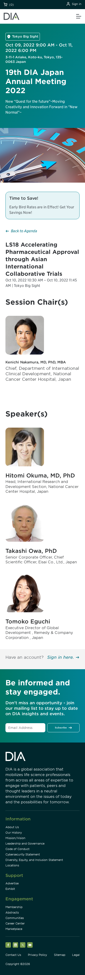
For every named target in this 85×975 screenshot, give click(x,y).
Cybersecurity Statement (22, 854)
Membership (13, 907)
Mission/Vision (15, 838)
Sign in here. (60, 657)
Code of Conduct (17, 849)
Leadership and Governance (24, 843)
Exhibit (10, 889)
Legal (76, 955)
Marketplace (13, 929)
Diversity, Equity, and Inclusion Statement (34, 860)
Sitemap (59, 955)
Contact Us (13, 955)
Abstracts (12, 912)
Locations (12, 865)
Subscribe (61, 727)
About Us (12, 827)
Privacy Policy (37, 955)
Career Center (15, 923)
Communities (14, 918)
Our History (13, 832)
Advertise (12, 883)
